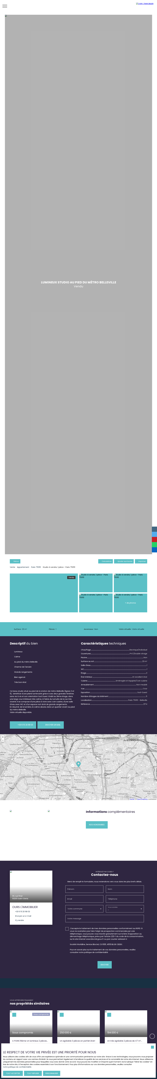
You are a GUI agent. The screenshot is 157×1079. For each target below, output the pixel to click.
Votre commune (75, 909)
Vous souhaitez (113, 907)
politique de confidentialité (96, 952)
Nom (110, 889)
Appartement (23, 567)
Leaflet (132, 799)
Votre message (74, 918)
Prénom (70, 889)
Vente (12, 567)
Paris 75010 (36, 567)
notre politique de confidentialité (17, 1067)
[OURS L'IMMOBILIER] (146, 6)
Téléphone (112, 899)
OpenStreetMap (142, 799)
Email (69, 899)
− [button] (3, 740)
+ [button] (3, 737)
